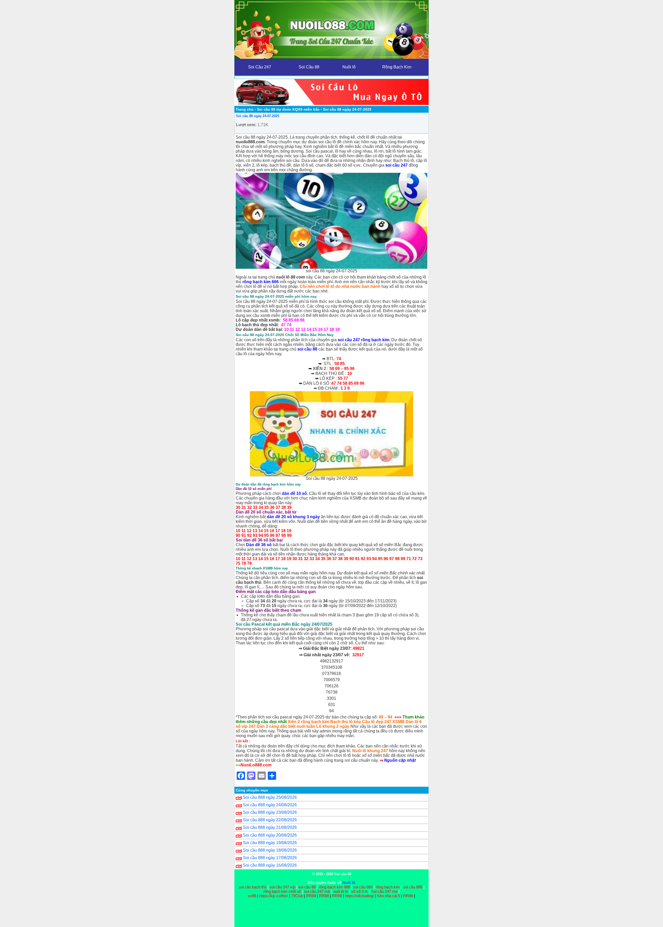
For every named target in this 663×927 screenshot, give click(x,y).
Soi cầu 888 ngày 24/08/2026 (270, 805)
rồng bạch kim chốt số (282, 891)
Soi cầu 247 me (384, 891)
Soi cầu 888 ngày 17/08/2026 (270, 857)
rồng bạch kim (388, 887)
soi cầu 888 (412, 887)
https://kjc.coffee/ (273, 896)
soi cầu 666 (363, 887)
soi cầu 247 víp (282, 887)
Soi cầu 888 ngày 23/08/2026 (270, 812)
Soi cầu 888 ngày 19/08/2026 (270, 842)
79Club (297, 896)
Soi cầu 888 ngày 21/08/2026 (270, 827)
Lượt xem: (246, 125)
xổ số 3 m (359, 891)
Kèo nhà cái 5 (388, 896)
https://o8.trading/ (359, 896)
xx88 (252, 896)
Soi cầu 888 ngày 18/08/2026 (270, 850)
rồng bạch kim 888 (334, 887)
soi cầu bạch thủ (252, 887)
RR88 (311, 896)
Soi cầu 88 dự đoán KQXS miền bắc (288, 109)
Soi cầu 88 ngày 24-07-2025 (257, 116)
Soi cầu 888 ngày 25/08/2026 (270, 797)
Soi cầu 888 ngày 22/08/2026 (270, 820)
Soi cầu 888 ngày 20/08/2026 (270, 835)
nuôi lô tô (340, 891)
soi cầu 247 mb (317, 891)
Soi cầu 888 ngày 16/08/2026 (270, 865)
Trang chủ (245, 109)
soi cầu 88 (307, 887)
